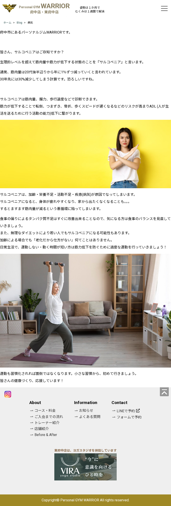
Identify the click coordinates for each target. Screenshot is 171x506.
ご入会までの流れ (49, 417)
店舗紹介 (42, 429)
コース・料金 (45, 410)
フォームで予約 (129, 417)
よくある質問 (89, 417)
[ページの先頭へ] (164, 391)
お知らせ (86, 410)
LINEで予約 (126, 411)
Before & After (46, 435)
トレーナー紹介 (47, 423)
